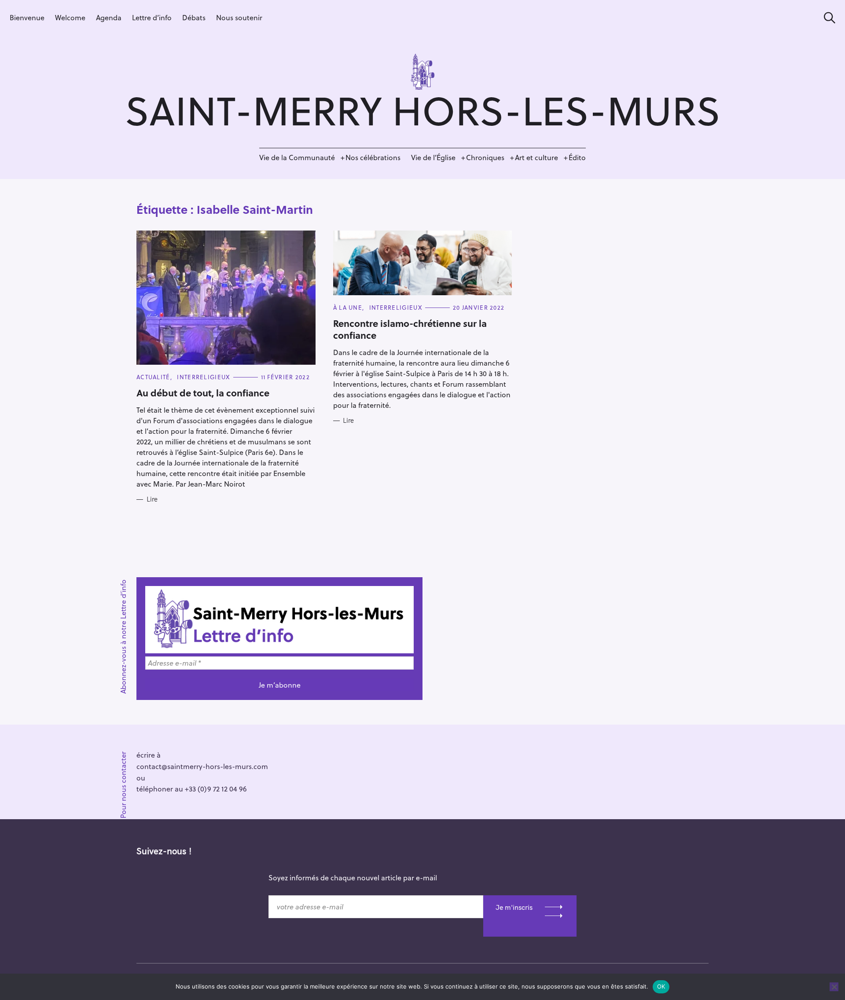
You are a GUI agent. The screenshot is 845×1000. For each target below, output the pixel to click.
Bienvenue (27, 17)
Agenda (108, 17)
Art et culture (536, 157)
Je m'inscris (514, 907)
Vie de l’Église (433, 157)
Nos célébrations (372, 157)
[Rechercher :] (826, 18)
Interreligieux (203, 377)
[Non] (834, 986)
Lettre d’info (152, 17)
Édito (577, 157)
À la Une (347, 307)
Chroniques (485, 157)
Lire (152, 499)
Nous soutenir (239, 17)
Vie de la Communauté (297, 157)
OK (661, 986)
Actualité (153, 377)
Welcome (70, 17)
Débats (194, 17)
